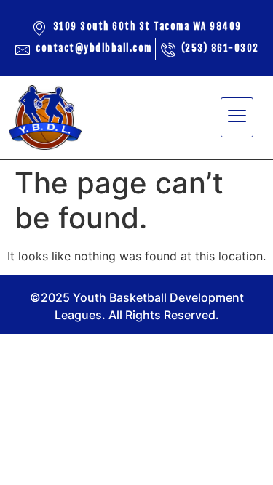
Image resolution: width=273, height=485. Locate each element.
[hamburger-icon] (237, 117)
